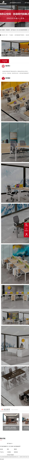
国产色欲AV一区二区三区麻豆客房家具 (19, 29)
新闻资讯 (16, 452)
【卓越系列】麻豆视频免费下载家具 (12, 427)
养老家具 (8, 29)
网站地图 (2, 459)
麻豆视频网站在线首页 (15, 2)
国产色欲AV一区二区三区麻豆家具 (10, 446)
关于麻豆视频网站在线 (3, 448)
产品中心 (2, 452)
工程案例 (9, 452)
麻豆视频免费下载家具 (19, 35)
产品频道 (11, 35)
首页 (7, 35)
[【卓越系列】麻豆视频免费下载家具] (11, 419)
